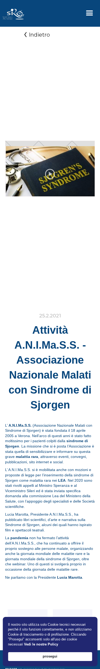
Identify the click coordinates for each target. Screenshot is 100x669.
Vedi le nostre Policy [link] (41, 644)
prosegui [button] (50, 656)
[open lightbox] (50, 174)
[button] (89, 13)
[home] (12, 13)
